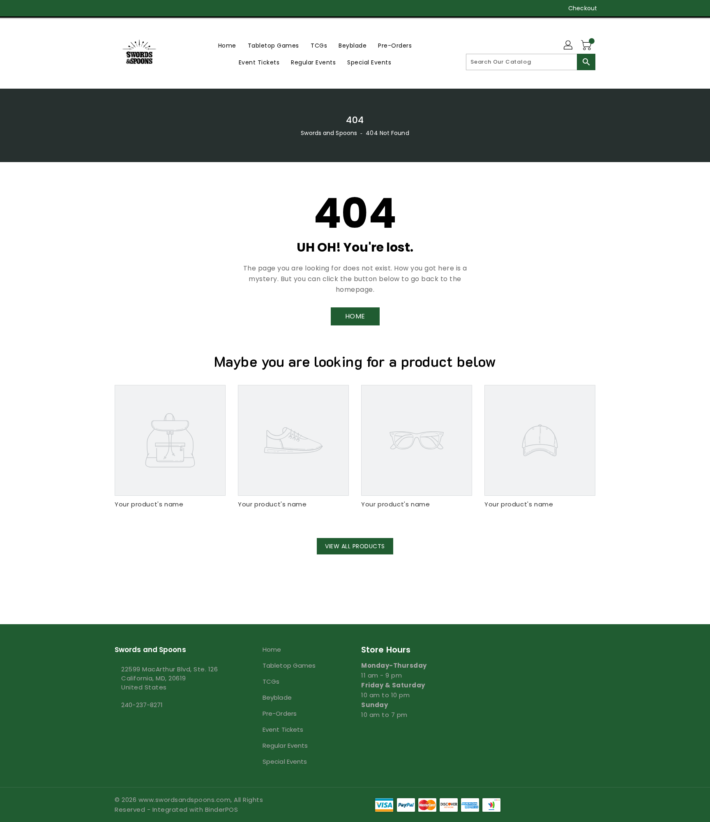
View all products (355, 546)
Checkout (582, 8)
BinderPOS (221, 809)
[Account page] (568, 45)
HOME (355, 316)
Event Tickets (283, 729)
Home (272, 649)
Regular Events (285, 745)
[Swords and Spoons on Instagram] (134, 8)
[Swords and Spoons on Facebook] (103, 8)
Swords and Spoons (329, 133)
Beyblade (277, 697)
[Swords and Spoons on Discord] (150, 8)
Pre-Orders (280, 713)
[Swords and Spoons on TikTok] (181, 8)
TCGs (271, 681)
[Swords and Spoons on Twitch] (165, 8)
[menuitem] (227, 45)
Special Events (285, 761)
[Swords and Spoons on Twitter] (119, 8)
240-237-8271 (142, 705)
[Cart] (587, 45)
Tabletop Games (289, 665)
